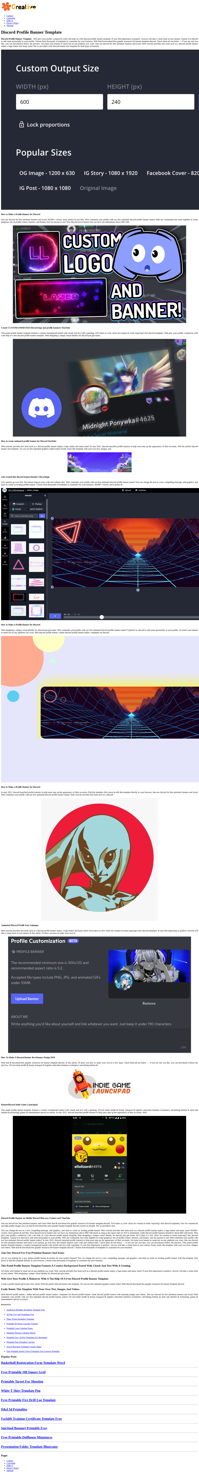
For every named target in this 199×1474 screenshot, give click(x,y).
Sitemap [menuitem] (9, 25)
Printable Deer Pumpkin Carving (20, 1342)
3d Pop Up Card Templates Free (20, 1314)
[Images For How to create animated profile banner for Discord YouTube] (99, 388)
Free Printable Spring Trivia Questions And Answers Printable (33, 1351)
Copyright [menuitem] (10, 18)
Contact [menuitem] (9, 16)
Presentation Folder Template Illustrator (29, 1446)
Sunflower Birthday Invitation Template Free (25, 1310)
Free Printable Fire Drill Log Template (28, 1400)
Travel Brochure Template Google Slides (23, 1347)
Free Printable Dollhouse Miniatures (26, 1437)
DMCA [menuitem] (9, 21)
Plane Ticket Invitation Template (20, 1319)
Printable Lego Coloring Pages (19, 1328)
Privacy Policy (12, 1468)
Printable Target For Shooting (22, 1381)
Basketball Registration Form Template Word (33, 1362)
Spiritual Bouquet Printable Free (24, 1428)
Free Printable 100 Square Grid (23, 1372)
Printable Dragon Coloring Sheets (20, 1333)
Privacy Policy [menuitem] (12, 23)
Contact (9, 1461)
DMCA (9, 1466)
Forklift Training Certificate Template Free (31, 1418)
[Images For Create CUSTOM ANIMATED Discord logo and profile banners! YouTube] (99, 274)
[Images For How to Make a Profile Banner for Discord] (99, 130)
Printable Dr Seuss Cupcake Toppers (22, 1324)
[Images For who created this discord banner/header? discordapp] (99, 462)
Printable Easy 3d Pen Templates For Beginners (26, 1337)
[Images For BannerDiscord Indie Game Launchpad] (99, 1085)
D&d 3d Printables (14, 1409)
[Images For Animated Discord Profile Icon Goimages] (99, 859)
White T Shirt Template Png (20, 1390)
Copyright (10, 1463)
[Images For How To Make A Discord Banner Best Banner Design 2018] (99, 995)
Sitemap (9, 1470)
